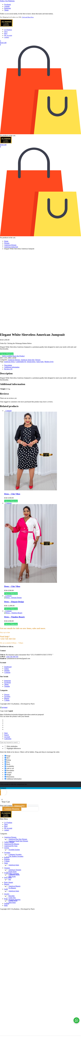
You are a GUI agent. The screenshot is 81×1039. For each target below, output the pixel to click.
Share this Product (18, 356)
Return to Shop (19, 806)
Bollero (6, 857)
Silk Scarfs (12, 876)
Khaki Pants (12, 872)
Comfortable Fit (21, 362)
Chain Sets (12, 898)
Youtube (7, 686)
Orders (6, 669)
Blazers (6, 698)
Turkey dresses (9, 842)
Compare (8, 411)
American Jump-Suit (11, 247)
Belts (6, 905)
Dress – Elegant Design (14, 602)
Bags (6, 899)
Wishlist (6, 670)
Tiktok (6, 684)
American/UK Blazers (11, 844)
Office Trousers (13, 873)
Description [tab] (8, 365)
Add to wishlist (7, 356)
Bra (9, 879)
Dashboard (7, 667)
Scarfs (6, 873)
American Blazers (14, 886)
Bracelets (11, 896)
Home (6, 241)
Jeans (6, 863)
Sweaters (7, 696)
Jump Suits (40, 362)
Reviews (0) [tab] (8, 369)
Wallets (6, 903)
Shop (6, 31)
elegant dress (31, 362)
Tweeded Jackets (14, 849)
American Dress (9, 362)
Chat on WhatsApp (6, 354)
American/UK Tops (10, 846)
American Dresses (10, 245)
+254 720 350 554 (12, 656)
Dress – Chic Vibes (12, 494)
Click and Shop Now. (28, 17)
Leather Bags (12, 901)
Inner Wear (8, 877)
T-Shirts (6, 700)
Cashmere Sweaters (15, 854)
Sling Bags (12, 902)
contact (6, 37)
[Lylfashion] (6, 26)
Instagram (7, 681)
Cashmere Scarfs (14, 874)
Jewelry (6, 894)
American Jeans (13, 865)
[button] (7, 1)
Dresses (6, 243)
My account (8, 35)
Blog (5, 33)
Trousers (7, 868)
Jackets (6, 848)
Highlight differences (13, 748)
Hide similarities (12, 746)
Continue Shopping (11, 809)
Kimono (7, 859)
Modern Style (48, 362)
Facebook (7, 682)
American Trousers (14, 870)
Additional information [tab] (11, 367)
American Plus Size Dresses (17, 839)
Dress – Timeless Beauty (14, 617)
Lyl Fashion (8, 30)
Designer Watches (14, 899)
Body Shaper (8, 882)
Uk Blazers (12, 888)
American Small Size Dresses (18, 841)
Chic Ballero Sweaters (15, 856)
